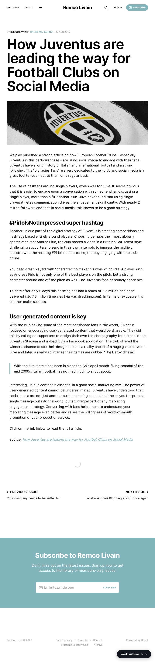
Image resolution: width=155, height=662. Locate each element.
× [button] (146, 654)
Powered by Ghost (137, 640)
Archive (98, 644)
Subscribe (139, 7)
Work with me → (134, 654)
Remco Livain (77, 7)
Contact (97, 640)
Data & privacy (64, 640)
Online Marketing (41, 31)
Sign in (118, 7)
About (29, 7)
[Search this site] (106, 7)
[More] (40, 7)
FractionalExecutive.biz (74, 644)
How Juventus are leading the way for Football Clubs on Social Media (77, 439)
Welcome (13, 7)
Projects (83, 640)
